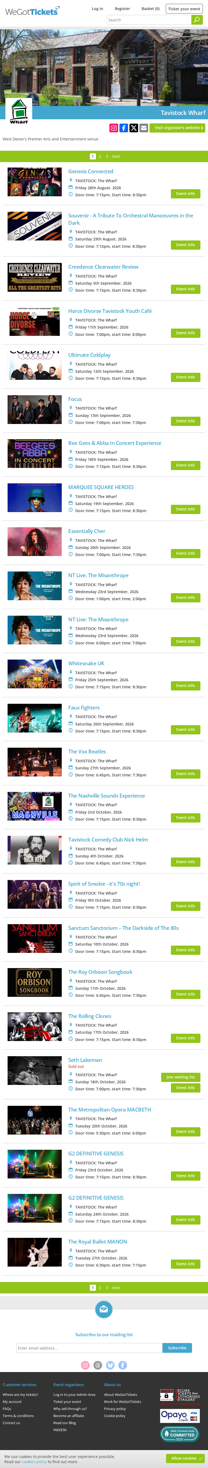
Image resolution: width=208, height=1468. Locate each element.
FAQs (7, 1408)
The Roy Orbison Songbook (100, 971)
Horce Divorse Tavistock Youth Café (110, 310)
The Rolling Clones (89, 1016)
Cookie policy (114, 1415)
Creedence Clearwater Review (103, 266)
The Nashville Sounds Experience (106, 795)
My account (12, 1401)
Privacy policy (115, 1408)
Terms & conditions (18, 1415)
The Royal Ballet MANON (97, 1241)
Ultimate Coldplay (89, 354)
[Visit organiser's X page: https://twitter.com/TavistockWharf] (133, 128)
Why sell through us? (70, 1408)
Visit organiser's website (177, 127)
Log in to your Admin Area (74, 1394)
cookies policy (34, 1461)
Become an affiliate (68, 1415)
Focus (75, 399)
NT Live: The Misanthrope (98, 575)
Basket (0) (151, 8)
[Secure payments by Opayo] (180, 1421)
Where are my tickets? (20, 1394)
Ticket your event (184, 8)
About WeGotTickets (120, 1394)
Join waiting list (181, 1077)
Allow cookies (184, 1458)
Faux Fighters (84, 707)
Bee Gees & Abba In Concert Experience (114, 442)
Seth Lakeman (85, 1060)
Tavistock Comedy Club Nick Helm (108, 839)
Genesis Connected (90, 171)
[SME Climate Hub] (180, 1441)
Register (122, 8)
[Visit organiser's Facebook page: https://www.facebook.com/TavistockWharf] (123, 128)
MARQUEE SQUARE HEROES (101, 487)
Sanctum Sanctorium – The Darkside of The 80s (123, 927)
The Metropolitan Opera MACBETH (109, 1109)
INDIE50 (59, 1429)
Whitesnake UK (86, 663)
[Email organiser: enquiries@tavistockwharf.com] (143, 128)
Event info (185, 193)
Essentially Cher (86, 531)
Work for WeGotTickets (122, 1401)
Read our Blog (64, 1422)
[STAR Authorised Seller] (180, 1404)
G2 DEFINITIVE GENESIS (95, 1153)
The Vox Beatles (87, 751)
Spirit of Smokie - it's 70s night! (104, 883)
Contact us (11, 1422)
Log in (97, 8)
